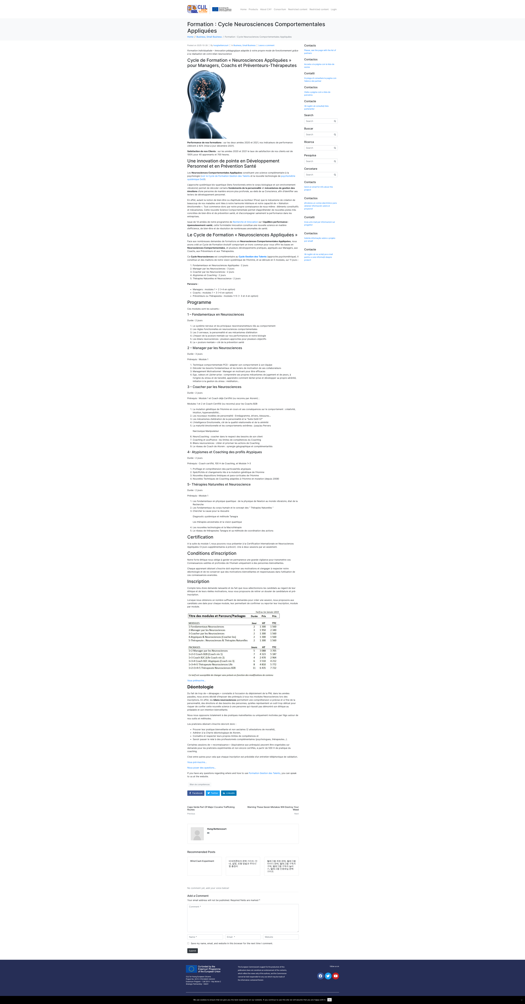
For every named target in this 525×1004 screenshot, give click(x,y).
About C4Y (266, 9)
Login (334, 9)
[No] (521, 1000)
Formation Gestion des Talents (264, 773)
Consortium (280, 9)
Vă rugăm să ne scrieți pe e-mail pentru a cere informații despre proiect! (318, 257)
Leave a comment (266, 45)
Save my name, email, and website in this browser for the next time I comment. (232, 943)
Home (243, 9)
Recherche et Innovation (245, 222)
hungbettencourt (220, 45)
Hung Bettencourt (216, 828)
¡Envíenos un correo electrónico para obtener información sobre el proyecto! (320, 206)
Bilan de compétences (200, 784)
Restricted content (297, 9)
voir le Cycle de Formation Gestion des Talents (225, 176)
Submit (192, 950)
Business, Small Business (245, 45)
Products (253, 9)
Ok (329, 1000)
